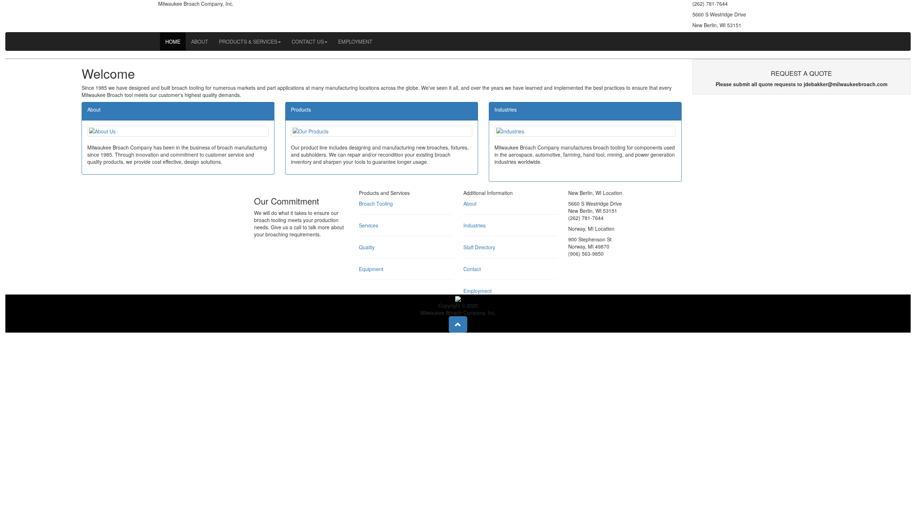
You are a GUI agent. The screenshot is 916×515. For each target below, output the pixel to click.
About (470, 203)
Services (368, 225)
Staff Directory (479, 247)
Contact (472, 269)
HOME (172, 41)
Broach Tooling (376, 203)
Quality (367, 247)
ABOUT (199, 41)
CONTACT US (308, 41)
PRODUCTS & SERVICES (248, 41)
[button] (458, 324)
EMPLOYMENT (355, 41)
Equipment (371, 269)
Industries (474, 225)
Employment (477, 290)
